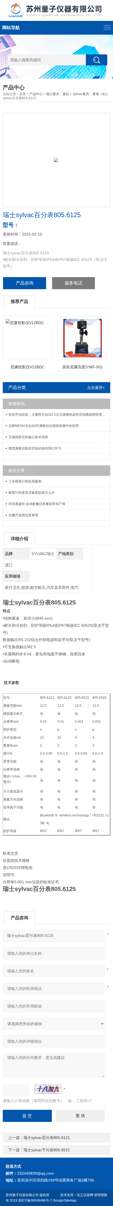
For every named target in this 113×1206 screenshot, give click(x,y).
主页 (22, 94)
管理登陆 (100, 1195)
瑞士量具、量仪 (57, 94)
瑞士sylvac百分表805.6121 (47, 1137)
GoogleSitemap (64, 1200)
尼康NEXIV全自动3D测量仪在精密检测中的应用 (44, 426)
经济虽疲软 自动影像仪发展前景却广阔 (37, 504)
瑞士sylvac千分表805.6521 (47, 1150)
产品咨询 (24, 283)
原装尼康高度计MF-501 (82, 367)
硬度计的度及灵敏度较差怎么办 (32, 493)
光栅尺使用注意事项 (23, 515)
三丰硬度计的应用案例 (25, 481)
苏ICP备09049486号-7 (35, 1200)
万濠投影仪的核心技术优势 (28, 437)
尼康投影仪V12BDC (27, 367)
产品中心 (36, 94)
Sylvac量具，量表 (86, 94)
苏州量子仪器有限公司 (22, 1195)
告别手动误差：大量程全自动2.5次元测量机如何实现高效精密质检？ (59, 414)
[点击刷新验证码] (48, 1089)
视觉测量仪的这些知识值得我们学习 (35, 448)
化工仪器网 (85, 1195)
